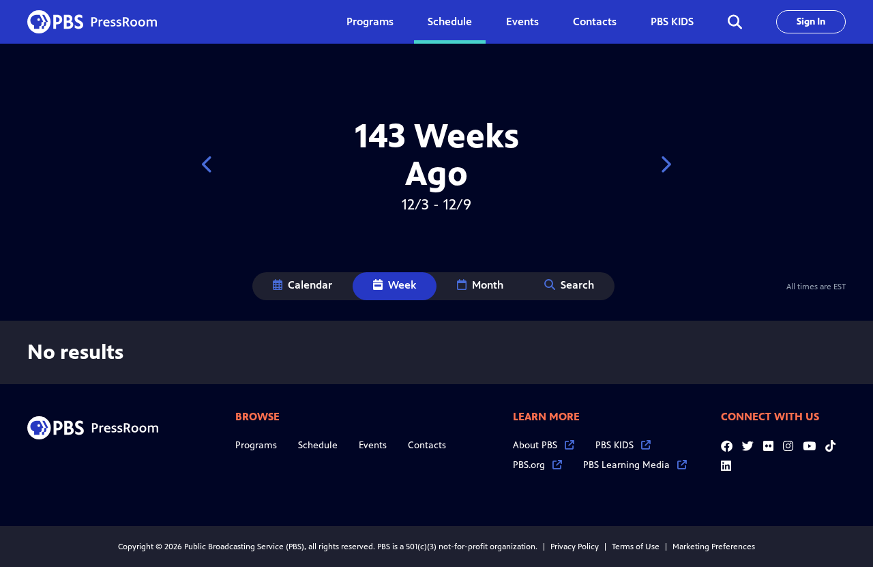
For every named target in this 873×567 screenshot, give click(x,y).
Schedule (450, 21)
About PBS (535, 445)
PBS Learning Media (626, 465)
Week (402, 284)
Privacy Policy (574, 546)
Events (522, 21)
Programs (256, 445)
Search (577, 284)
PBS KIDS (672, 21)
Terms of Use (636, 546)
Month (487, 284)
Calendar (310, 284)
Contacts (595, 21)
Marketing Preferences (713, 546)
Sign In (811, 21)
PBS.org (529, 465)
